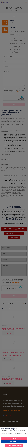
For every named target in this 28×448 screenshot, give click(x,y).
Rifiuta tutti (14, 438)
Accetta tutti (14, 441)
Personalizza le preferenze (14, 445)
